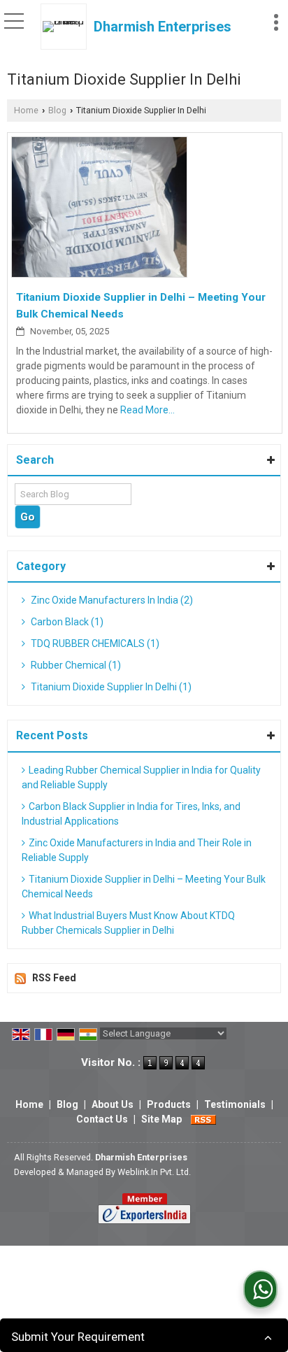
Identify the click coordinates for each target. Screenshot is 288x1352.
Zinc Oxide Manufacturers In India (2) (111, 600)
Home (26, 110)
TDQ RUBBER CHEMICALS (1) (94, 643)
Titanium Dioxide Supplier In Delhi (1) (110, 686)
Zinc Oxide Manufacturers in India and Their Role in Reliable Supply (137, 850)
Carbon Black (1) (66, 621)
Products (169, 1104)
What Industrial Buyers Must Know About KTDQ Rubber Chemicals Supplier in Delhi (128, 923)
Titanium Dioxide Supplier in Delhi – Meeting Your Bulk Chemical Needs (144, 886)
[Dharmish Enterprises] (67, 26)
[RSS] (203, 1119)
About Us (113, 1104)
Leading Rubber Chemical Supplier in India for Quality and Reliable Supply (141, 777)
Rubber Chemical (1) (75, 665)
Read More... (147, 409)
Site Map (161, 1119)
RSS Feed (54, 977)
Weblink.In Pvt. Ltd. (154, 1172)
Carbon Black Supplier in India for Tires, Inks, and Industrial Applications (131, 814)
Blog (57, 110)
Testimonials (235, 1104)
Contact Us (102, 1119)
